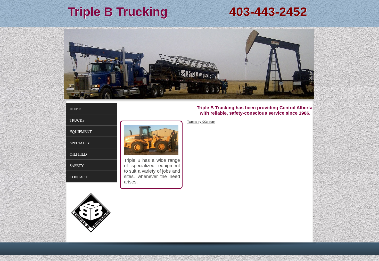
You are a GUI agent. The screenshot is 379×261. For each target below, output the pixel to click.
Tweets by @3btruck (201, 122)
